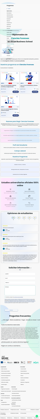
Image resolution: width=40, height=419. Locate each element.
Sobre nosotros (4, 368)
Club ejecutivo (4, 402)
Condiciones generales (5, 380)
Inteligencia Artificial (11, 42)
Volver (9, 8)
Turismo (8, 53)
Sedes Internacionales (25, 373)
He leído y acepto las (14, 297)
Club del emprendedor (5, 404)
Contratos (14, 402)
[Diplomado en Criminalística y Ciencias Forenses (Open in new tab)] (29, 77)
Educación (9, 26)
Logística (8, 46)
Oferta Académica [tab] (15, 320)
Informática (9, 13)
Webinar (22, 384)
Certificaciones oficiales (16, 400)
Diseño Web (9, 32)
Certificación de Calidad (6, 373)
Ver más (16, 91)
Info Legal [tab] (6, 320)
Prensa (22, 375)
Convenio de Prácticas (5, 395)
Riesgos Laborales (10, 49)
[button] (17, 73)
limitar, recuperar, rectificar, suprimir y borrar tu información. (19, 302)
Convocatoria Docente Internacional (19, 391)
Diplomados (9, 11)
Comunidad (24, 413)
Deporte (8, 20)
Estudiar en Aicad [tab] (31, 320)
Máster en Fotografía (32, 417)
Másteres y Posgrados (25, 382)
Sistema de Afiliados (24, 377)
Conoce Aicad (23, 368)
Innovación (9, 36)
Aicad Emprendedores (16, 395)
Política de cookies (4, 382)
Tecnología (4, 414)
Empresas (9, 18)
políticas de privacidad (18, 297)
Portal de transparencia (5, 375)
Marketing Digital (10, 34)
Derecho (8, 28)
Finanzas (8, 55)
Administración (10, 15)
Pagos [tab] (23, 320)
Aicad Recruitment (15, 393)
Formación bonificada (16, 406)
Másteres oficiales (15, 413)
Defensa (8, 51)
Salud (8, 38)
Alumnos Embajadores (5, 397)
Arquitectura (9, 22)
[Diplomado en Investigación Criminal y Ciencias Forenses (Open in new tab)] (10, 100)
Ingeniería (9, 24)
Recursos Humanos (10, 40)
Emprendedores (24, 371)
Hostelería (3, 413)
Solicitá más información (6, 391)
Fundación (23, 380)
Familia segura (4, 384)
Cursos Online (4, 30)
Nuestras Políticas (4, 377)
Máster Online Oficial (19, 417)
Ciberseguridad (10, 17)
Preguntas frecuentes (5, 388)
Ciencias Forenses (10, 44)
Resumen (3, 91)
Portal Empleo (14, 388)
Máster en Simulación (26, 417)
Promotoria (24, 409)
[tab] (20, 268)
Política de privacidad (5, 371)
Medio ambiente (10, 47)
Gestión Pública (10, 30)
